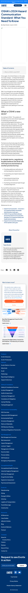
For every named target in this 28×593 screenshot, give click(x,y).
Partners (3, 545)
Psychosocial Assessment (8, 483)
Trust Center (14, 577)
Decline (14, 305)
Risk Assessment (5, 440)
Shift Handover (5, 458)
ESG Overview (5, 412)
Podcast (3, 530)
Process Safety (5, 455)
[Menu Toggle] (25, 5)
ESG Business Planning (7, 427)
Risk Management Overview (9, 437)
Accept (14, 301)
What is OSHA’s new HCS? (12, 72)
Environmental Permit (7, 418)
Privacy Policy (18, 297)
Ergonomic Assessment (7, 480)
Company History (6, 539)
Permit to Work (5, 452)
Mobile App (4, 374)
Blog (2, 524)
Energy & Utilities (5, 496)
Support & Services (6, 380)
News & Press (5, 548)
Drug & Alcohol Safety (7, 477)
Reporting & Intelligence (7, 377)
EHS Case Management (7, 474)
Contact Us (4, 551)
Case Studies (4, 518)
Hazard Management (7, 443)
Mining (3, 493)
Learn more (6, 323)
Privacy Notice (14, 581)
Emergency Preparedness (8, 460)
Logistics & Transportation (8, 502)
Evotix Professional (6, 360)
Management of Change (7, 449)
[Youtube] (19, 572)
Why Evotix (4, 368)
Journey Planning (5, 402)
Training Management (7, 405)
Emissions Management (7, 421)
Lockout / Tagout (5, 446)
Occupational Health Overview (9, 468)
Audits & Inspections (6, 393)
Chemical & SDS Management (9, 415)
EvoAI (2, 371)
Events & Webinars (6, 527)
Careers (3, 542)
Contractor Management (8, 396)
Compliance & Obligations (8, 399)
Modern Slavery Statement (14, 585)
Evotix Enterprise (6, 357)
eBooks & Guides (6, 521)
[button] (6, 270)
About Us (3, 537)
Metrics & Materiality (6, 424)
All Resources (5, 515)
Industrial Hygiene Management (9, 471)
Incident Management (7, 390)
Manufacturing (5, 490)
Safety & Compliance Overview (9, 387)
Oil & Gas (3, 499)
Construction (4, 508)
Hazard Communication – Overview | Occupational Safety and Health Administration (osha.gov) (14, 210)
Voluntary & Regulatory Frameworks (11, 430)
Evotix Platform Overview (8, 365)
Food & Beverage (6, 505)
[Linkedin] (15, 572)
